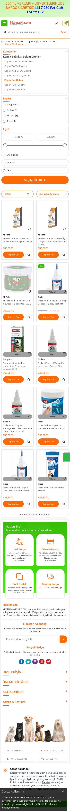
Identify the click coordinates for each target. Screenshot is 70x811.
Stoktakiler (12, 154)
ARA (63, 31)
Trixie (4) (11, 121)
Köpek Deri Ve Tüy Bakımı (17, 75)
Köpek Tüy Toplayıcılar (15, 66)
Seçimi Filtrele (35, 180)
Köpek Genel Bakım (14, 89)
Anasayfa (9, 41)
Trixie (40, 297)
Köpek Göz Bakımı (13, 80)
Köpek (20, 41)
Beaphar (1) (12, 104)
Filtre (8, 194)
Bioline (41, 359)
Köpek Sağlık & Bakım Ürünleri (41, 41)
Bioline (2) (11, 110)
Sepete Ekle (13, 254)
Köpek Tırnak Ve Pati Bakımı (18, 61)
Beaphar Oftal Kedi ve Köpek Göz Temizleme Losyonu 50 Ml (14, 366)
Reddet (46, 782)
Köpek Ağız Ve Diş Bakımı (17, 70)
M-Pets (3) (12, 115)
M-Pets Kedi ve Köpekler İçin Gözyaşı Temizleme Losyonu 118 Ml (52, 241)
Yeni (8, 170)
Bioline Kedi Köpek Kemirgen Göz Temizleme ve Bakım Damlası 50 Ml (17, 428)
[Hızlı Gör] (28, 255)
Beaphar (7, 359)
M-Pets (6, 234)
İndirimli (10, 162)
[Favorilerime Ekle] (29, 229)
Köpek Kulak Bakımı (14, 84)
